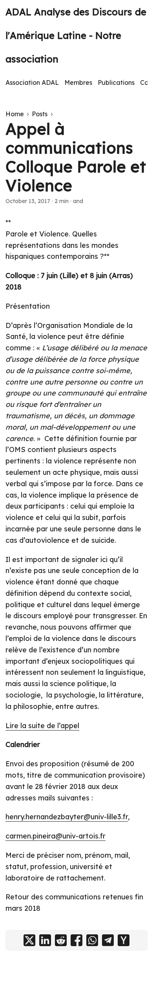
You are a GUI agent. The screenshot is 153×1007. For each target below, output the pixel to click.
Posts (39, 114)
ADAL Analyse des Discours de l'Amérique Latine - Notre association (75, 35)
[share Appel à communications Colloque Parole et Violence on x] (29, 940)
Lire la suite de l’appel (42, 725)
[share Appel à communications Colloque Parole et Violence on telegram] (108, 940)
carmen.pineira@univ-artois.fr (55, 835)
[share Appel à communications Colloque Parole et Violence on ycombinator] (123, 940)
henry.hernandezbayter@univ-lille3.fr (66, 816)
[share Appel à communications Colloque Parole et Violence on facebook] (76, 940)
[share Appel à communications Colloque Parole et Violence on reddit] (61, 940)
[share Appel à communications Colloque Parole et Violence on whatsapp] (92, 940)
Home (14, 114)
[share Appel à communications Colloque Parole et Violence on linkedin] (45, 940)
